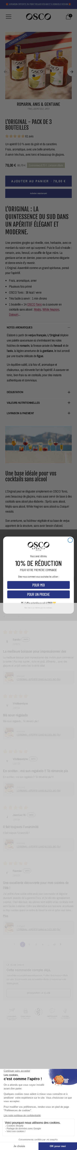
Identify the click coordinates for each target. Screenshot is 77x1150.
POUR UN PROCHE (38, 594)
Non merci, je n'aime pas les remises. (38, 607)
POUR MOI (38, 584)
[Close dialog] (70, 540)
